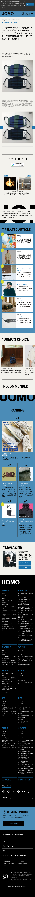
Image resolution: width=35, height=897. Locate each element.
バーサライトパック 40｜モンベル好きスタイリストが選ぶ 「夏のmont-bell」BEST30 (12, 372)
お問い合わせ (21, 861)
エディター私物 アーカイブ (10, 22)
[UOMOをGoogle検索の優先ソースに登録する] (17, 165)
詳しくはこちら (30, 4)
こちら (15, 880)
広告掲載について (6, 865)
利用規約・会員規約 (22, 863)
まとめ (20, 316)
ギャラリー (5, 455)
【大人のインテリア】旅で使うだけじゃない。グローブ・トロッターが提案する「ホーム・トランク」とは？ (24, 304)
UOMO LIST (4, 368)
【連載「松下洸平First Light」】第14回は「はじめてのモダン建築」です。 (24, 288)
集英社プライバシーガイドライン (10, 863)
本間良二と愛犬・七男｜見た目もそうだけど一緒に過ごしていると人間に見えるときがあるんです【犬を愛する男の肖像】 (24, 257)
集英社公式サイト (6, 861)
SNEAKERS (5, 453)
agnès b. (4, 525)
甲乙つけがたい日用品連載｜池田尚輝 (24, 269)
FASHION (28, 368)
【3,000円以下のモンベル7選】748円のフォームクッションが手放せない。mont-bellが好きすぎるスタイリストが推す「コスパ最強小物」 (24, 320)
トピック (20, 236)
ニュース (20, 300)
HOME (3, 211)
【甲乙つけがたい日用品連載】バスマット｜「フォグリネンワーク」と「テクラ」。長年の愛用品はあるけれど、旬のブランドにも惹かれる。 (24, 274)
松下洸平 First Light (22, 284)
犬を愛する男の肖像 (22, 252)
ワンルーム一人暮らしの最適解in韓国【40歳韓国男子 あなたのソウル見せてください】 (24, 241)
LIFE (8, 211)
